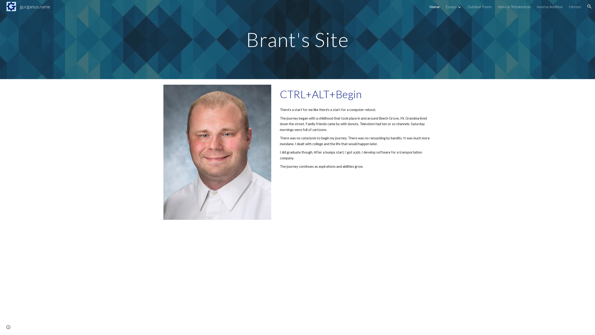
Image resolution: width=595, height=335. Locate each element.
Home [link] (435, 6)
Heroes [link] (575, 6)
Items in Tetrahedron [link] (514, 6)
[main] (297, 39)
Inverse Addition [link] (550, 6)
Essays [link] (451, 6)
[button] (589, 6)
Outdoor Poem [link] (479, 6)
